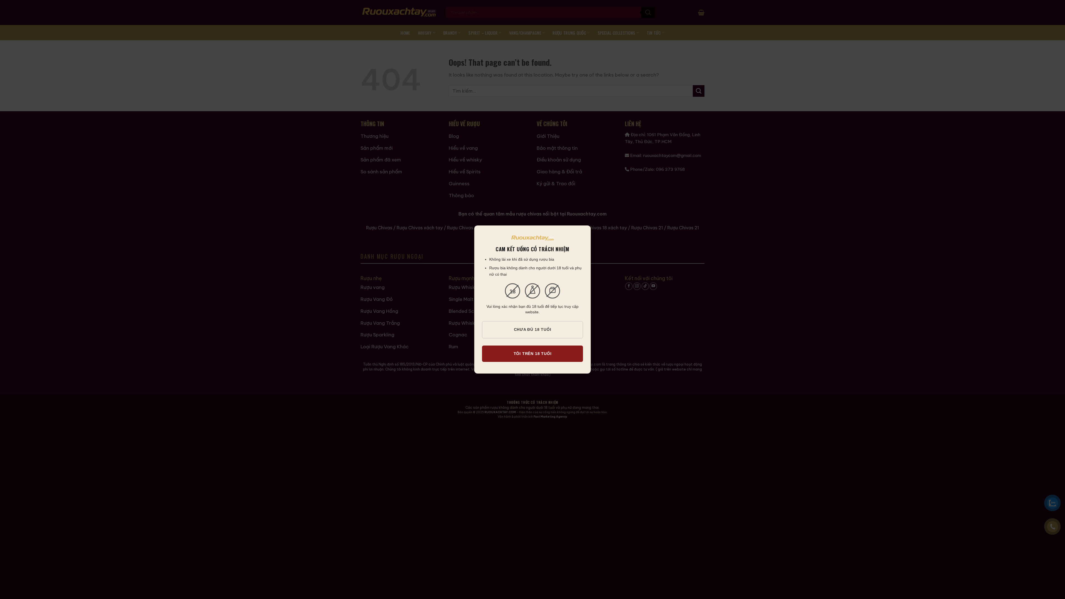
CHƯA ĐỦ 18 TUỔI (532, 329)
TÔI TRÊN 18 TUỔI (533, 353)
